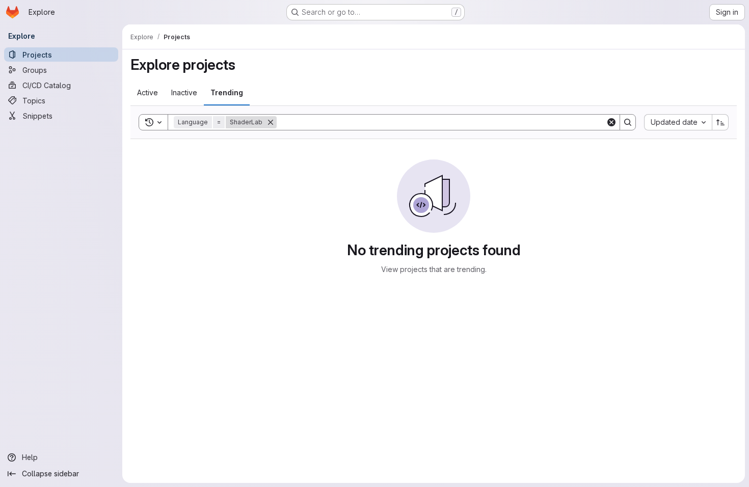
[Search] (628, 122)
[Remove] (270, 122)
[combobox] (678, 122)
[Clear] (611, 122)
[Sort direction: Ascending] (720, 122)
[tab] (147, 92)
